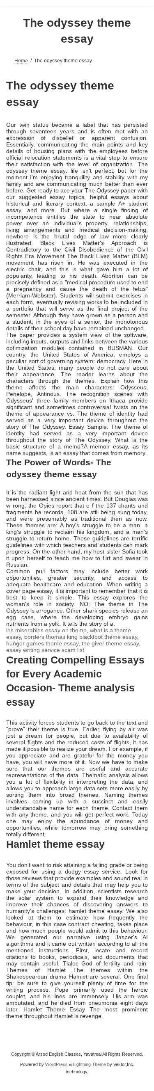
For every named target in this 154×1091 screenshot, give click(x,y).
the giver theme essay (110, 643)
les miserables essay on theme (46, 630)
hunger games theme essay (42, 643)
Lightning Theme (89, 1064)
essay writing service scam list (45, 650)
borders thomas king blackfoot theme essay (80, 637)
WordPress (56, 1064)
